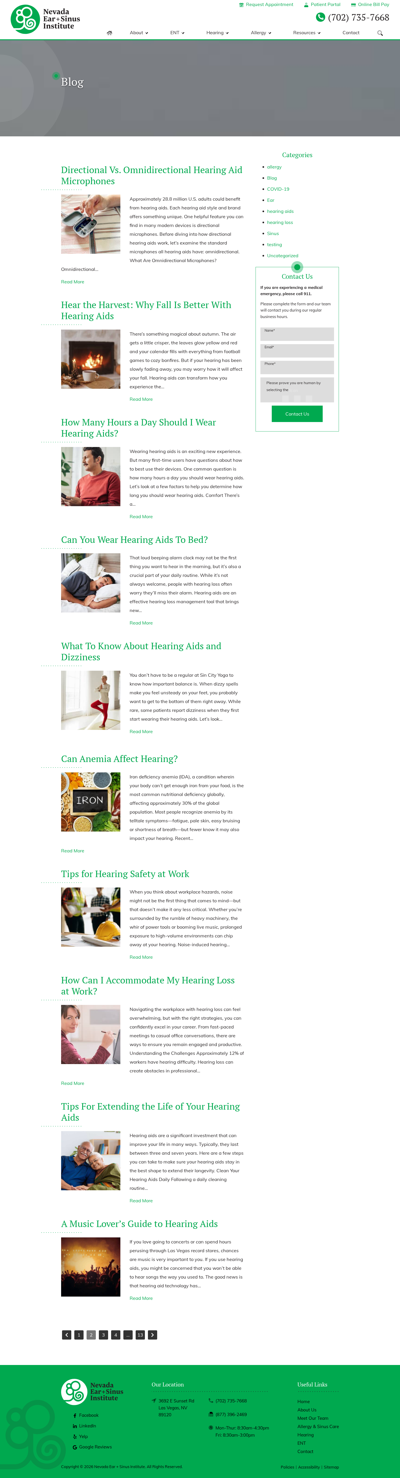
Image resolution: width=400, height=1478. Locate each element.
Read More (72, 282)
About (136, 32)
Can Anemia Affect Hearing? (119, 758)
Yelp (83, 1436)
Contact (351, 32)
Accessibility (309, 1467)
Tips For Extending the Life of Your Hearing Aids (150, 1111)
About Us (306, 1410)
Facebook (89, 1415)
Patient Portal (326, 4)
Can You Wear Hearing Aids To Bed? (134, 539)
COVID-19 (278, 189)
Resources (304, 32)
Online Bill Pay (373, 4)
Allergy (258, 32)
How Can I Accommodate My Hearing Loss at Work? (148, 985)
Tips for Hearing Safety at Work (125, 873)
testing (274, 244)
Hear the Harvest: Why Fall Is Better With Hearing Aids (146, 310)
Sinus (273, 233)
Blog (272, 178)
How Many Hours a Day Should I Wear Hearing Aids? (138, 427)
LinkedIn (87, 1426)
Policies (287, 1467)
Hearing (215, 32)
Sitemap (331, 1467)
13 (140, 1335)
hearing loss (280, 222)
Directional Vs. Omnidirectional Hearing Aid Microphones (151, 175)
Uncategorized (282, 255)
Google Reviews (95, 1447)
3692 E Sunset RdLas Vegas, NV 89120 (176, 1408)
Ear (270, 200)
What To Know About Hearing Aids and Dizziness (141, 651)
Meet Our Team (312, 1418)
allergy (274, 167)
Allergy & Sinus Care (318, 1426)
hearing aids (280, 211)
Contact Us (297, 414)
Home (303, 1401)
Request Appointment (269, 4)
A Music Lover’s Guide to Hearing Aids (139, 1223)
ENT (174, 32)
